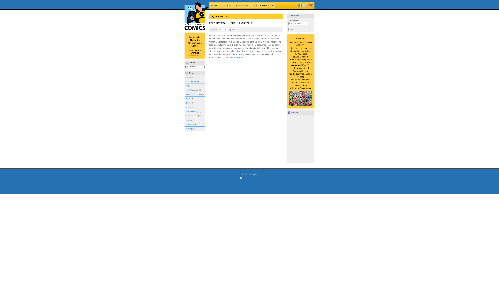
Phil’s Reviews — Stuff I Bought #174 (230, 23)
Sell (272, 5)
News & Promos (242, 5)
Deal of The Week (191, 90)
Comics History (190, 81)
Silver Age (189, 128)
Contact (215, 5)
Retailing (188, 120)
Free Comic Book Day (193, 94)
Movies (188, 103)
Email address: (293, 21)
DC (186, 86)
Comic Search (260, 5)
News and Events (191, 116)
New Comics (189, 107)
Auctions (188, 77)
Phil (233, 29)
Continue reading (234, 57)
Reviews (188, 124)
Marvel (187, 98)
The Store (227, 5)
